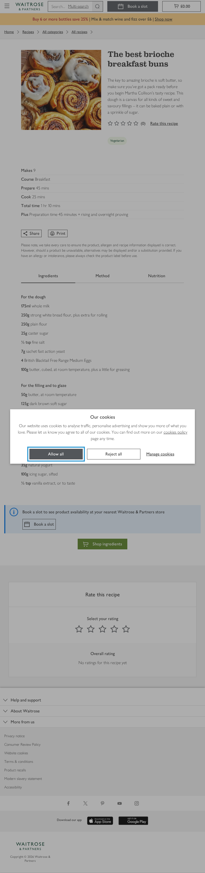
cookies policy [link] (175, 432)
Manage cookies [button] (160, 454)
